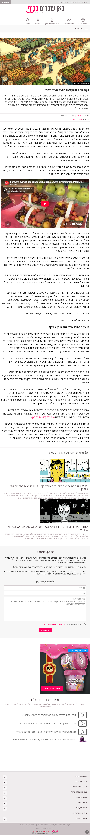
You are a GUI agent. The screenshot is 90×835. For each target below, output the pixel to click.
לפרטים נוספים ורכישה (52, 688)
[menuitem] (45, 776)
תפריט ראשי (86, 28)
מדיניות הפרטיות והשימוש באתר (54, 624)
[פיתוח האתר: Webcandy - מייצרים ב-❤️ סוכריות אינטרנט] (41, 831)
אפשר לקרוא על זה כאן (43, 417)
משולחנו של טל (76, 119)
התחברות (5, 2)
